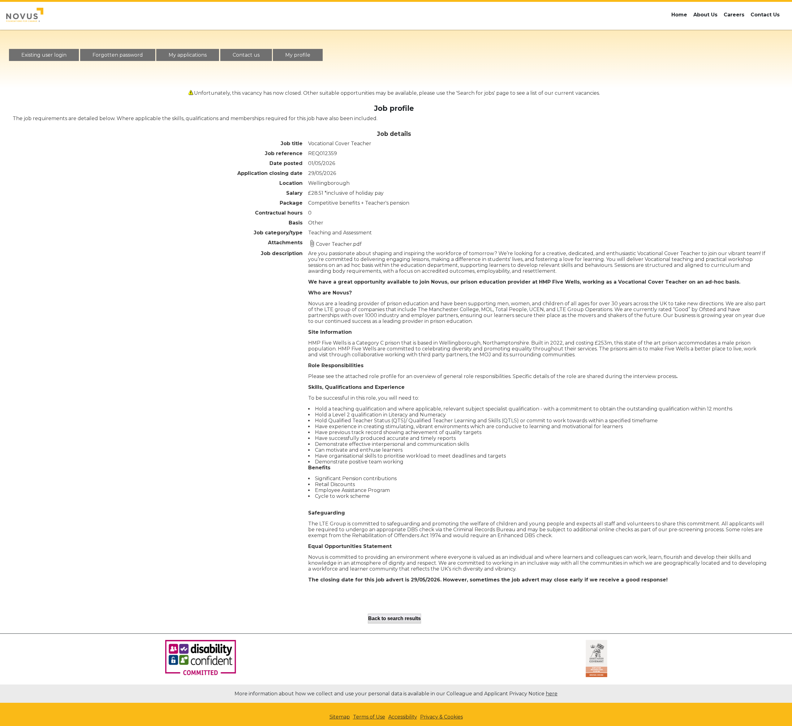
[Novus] (24, 15)
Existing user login (44, 55)
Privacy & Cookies (441, 717)
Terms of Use (369, 717)
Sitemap (339, 717)
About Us (705, 15)
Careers (734, 15)
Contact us (246, 55)
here (551, 694)
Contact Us (765, 15)
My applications (188, 55)
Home (679, 15)
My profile (297, 55)
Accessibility (402, 717)
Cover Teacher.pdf (339, 244)
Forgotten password (118, 55)
